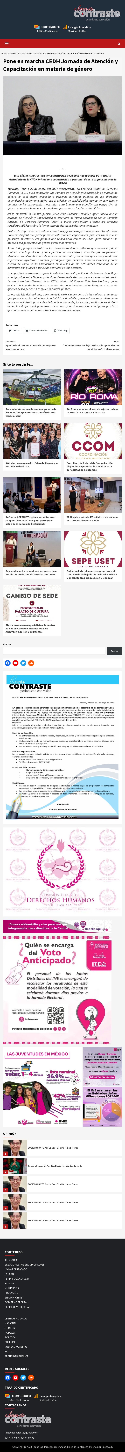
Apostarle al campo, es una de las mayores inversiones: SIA (31, 345)
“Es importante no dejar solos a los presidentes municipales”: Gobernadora (91, 345)
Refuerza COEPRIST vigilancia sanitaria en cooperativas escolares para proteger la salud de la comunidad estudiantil (30, 520)
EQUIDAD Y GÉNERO (16, 1346)
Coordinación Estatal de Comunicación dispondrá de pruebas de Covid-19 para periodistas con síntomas (90, 466)
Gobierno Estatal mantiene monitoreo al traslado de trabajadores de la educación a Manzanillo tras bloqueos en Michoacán (92, 574)
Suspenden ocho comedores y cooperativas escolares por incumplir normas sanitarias (31, 572)
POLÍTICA (10, 1337)
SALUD (8, 1351)
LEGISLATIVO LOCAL (16, 1318)
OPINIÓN (10, 1328)
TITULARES (11, 1259)
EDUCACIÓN (11, 1292)
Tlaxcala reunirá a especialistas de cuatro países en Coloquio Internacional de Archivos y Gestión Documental (30, 628)
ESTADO (9, 1274)
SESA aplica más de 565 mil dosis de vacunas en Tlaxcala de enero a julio (92, 518)
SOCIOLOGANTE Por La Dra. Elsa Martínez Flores (53, 1147)
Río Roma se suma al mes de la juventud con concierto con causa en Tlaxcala (92, 410)
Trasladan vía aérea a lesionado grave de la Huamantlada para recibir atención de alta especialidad (31, 412)
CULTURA (10, 1342)
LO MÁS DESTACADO (16, 1269)
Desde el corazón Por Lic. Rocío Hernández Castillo (55, 1165)
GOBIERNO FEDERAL (16, 1302)
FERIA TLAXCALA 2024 (17, 1278)
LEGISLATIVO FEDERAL (17, 1307)
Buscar (7, 644)
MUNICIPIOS (12, 1288)
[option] (62, 1148)
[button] (42, 1087)
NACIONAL (11, 1323)
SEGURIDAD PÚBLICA (16, 1356)
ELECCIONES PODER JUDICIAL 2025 (24, 1264)
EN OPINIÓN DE (13, 1297)
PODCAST (10, 1332)
